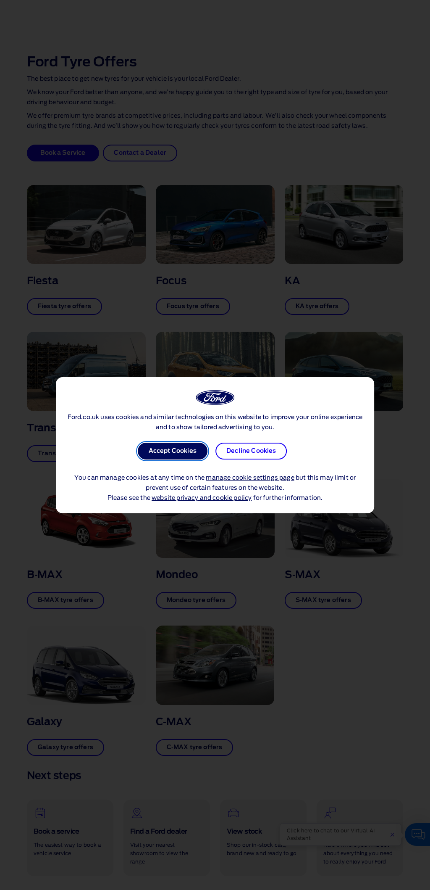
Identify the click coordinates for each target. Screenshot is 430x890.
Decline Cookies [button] (251, 451)
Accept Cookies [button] (173, 451)
